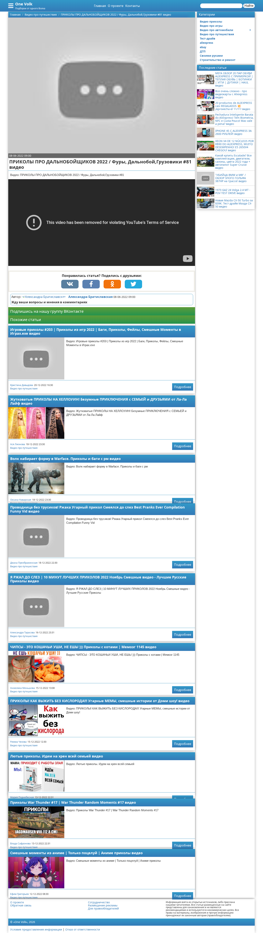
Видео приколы (211, 21)
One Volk (23, 4)
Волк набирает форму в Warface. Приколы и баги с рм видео (65, 458)
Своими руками (211, 55)
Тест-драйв (207, 38)
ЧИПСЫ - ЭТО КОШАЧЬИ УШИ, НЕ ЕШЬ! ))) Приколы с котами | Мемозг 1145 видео (83, 647)
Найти (249, 5)
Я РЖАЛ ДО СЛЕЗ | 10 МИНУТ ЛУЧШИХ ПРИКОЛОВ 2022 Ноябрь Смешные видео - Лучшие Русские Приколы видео (98, 579)
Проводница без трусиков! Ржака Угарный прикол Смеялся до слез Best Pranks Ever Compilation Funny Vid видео (97, 509)
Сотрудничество (99, 902)
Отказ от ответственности (82, 929)
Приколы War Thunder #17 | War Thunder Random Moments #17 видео (73, 802)
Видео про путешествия (24, 388)
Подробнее (182, 387)
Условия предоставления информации (36, 929)
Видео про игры (211, 26)
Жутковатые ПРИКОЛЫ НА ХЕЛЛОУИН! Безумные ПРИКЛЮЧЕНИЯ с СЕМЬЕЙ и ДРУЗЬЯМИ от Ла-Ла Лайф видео (98, 401)
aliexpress (206, 43)
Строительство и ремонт (217, 60)
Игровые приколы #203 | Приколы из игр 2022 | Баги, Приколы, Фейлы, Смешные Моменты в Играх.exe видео (95, 331)
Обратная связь (20, 905)
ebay (203, 47)
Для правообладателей (103, 908)
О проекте (115, 6)
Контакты (132, 6)
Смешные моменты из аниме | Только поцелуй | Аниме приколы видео (76, 853)
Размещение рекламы (102, 905)
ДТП (202, 51)
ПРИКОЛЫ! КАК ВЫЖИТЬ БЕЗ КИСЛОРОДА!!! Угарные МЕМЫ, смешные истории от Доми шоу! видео (99, 700)
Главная (100, 6)
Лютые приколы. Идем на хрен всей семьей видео (56, 756)
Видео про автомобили (216, 30)
